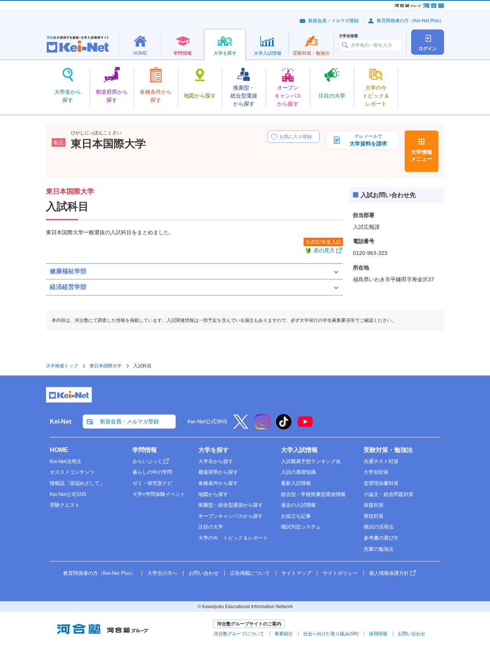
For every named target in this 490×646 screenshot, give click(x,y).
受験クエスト (65, 505)
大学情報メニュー (421, 155)
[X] (240, 427)
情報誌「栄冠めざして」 (77, 483)
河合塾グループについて (239, 633)
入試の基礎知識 (298, 472)
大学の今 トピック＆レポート (233, 538)
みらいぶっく (147, 461)
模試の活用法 (379, 527)
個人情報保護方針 (389, 573)
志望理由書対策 (381, 483)
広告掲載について (250, 573)
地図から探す (213, 494)
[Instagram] (262, 427)
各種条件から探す (218, 483)
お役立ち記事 (296, 516)
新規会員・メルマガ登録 (333, 20)
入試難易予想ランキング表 (311, 461)
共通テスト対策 (381, 461)
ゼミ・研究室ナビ (152, 483)
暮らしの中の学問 (152, 472)
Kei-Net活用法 (65, 461)
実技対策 (374, 516)
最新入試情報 (296, 483)
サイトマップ (296, 573)
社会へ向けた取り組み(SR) (331, 633)
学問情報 (144, 450)
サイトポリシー (340, 573)
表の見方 (324, 250)
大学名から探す (215, 461)
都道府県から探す (218, 472)
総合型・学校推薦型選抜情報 (313, 494)
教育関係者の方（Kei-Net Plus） (410, 20)
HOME (59, 450)
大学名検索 (348, 36)
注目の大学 (210, 527)
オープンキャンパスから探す (230, 516)
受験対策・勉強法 (388, 450)
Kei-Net (60, 421)
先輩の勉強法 (379, 549)
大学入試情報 (299, 450)
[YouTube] (305, 427)
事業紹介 (283, 633)
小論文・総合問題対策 (388, 494)
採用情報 (378, 633)
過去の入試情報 (298, 505)
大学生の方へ (162, 573)
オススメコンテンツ (72, 472)
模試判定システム (301, 527)
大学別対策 (376, 472)
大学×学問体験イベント (158, 494)
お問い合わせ (204, 573)
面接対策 (374, 505)
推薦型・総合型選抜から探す (230, 505)
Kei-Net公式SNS (207, 421)
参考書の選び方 (381, 538)
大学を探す (213, 450)
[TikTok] (283, 427)
